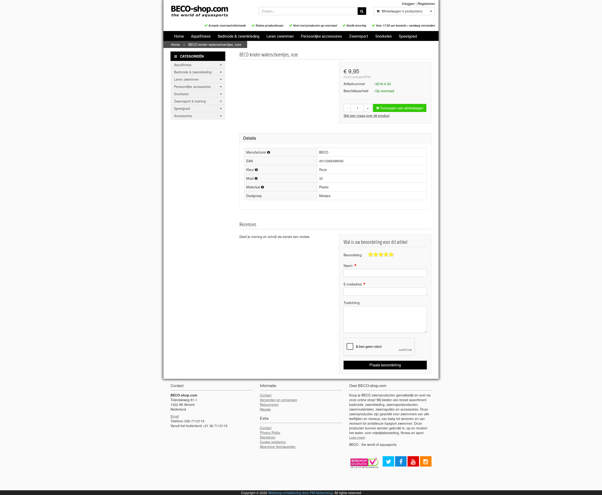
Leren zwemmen (280, 36)
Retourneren (269, 404)
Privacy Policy (270, 432)
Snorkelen (383, 36)
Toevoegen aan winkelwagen (401, 108)
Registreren (426, 3)
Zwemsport (358, 36)
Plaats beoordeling (385, 365)
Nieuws (265, 409)
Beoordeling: (353, 255)
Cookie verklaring (273, 442)
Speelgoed (408, 36)
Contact (265, 395)
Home (179, 36)
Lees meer (357, 437)
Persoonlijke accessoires (321, 36)
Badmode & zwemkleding (238, 36)
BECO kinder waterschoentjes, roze (214, 44)
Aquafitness (201, 36)
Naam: (349, 265)
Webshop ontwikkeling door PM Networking (300, 492)
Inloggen (408, 3)
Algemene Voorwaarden (278, 446)
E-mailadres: (353, 284)
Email (174, 416)
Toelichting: (352, 302)
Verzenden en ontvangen (278, 399)
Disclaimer (267, 437)
